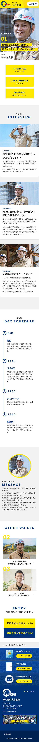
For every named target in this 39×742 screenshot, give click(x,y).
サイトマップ (29, 691)
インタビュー (19, 69)
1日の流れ (19, 81)
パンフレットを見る (24, 656)
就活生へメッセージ (19, 93)
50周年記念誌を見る (24, 668)
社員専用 (7, 734)
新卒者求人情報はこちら (19, 623)
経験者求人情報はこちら (19, 633)
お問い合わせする (24, 681)
